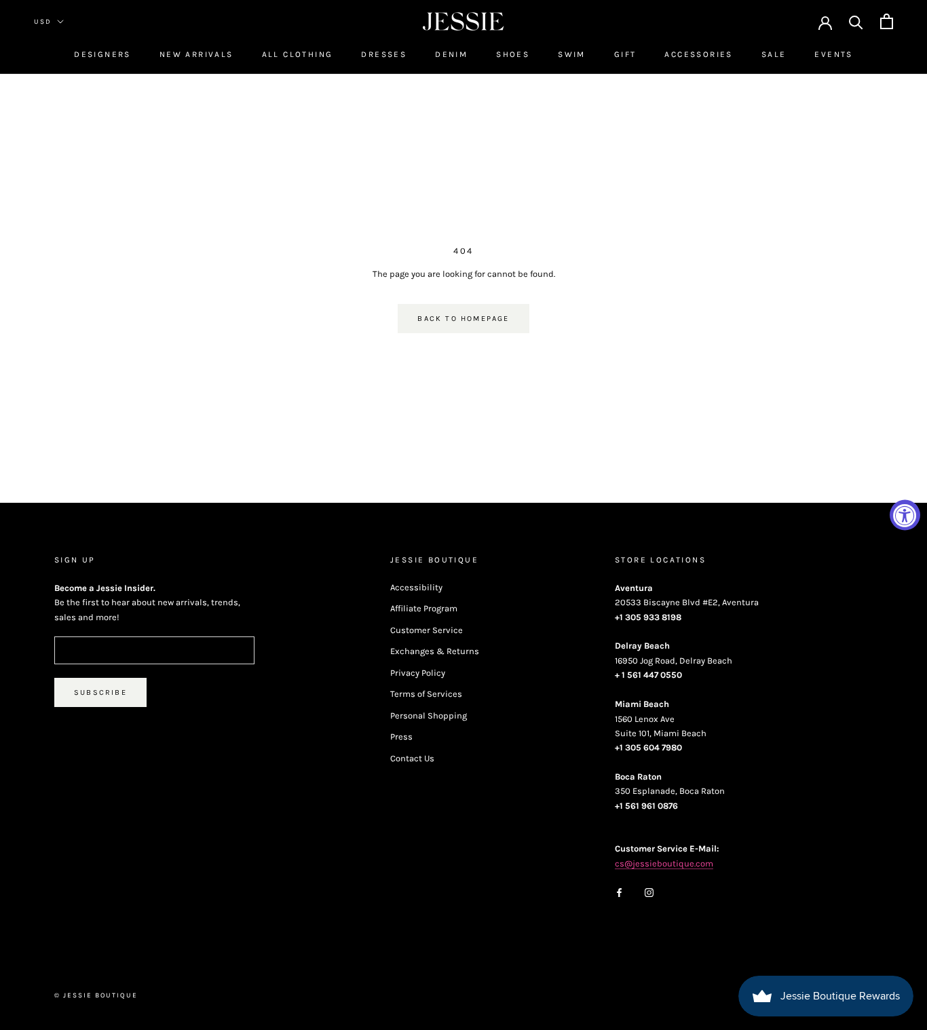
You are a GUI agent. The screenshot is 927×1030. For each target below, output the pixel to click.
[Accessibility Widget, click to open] (905, 515)
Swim (572, 54)
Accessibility (416, 587)
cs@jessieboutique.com (664, 863)
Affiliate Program (423, 608)
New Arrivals (196, 54)
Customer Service (426, 630)
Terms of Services (426, 694)
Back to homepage (463, 318)
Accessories (698, 54)
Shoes (512, 54)
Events (833, 54)
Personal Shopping (428, 715)
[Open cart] (886, 21)
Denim (451, 54)
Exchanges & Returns (434, 651)
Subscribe (100, 692)
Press (401, 736)
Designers (102, 54)
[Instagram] (649, 891)
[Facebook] (619, 891)
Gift (625, 54)
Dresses (383, 54)
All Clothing (297, 54)
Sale (774, 54)
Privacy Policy (417, 673)
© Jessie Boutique (96, 995)
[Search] (856, 21)
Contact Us (412, 758)
